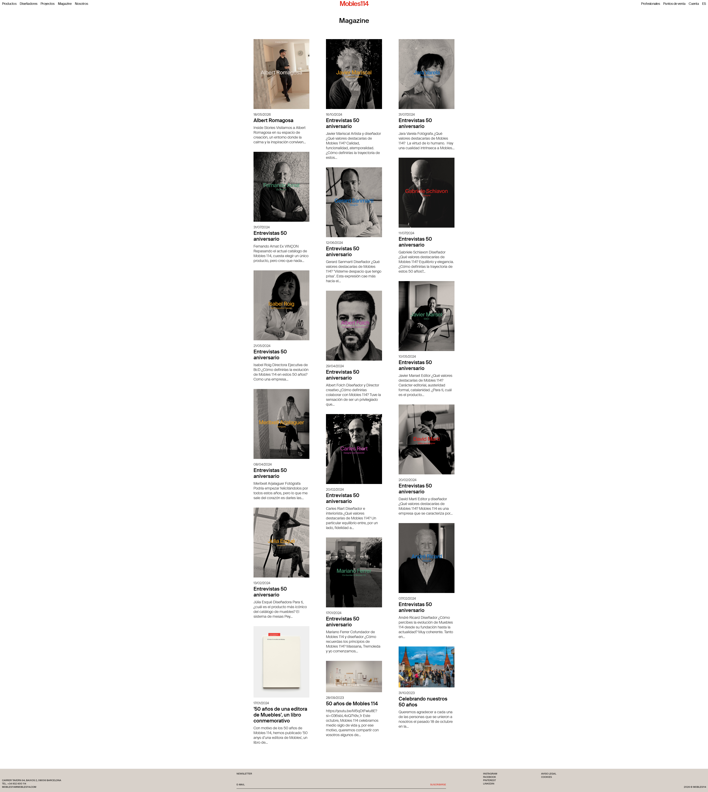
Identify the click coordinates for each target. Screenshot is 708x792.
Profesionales (650, 4)
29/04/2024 (335, 366)
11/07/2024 (406, 233)
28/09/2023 (335, 698)
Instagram (490, 773)
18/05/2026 (262, 114)
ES (704, 4)
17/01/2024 (333, 613)
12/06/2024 (334, 243)
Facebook (489, 777)
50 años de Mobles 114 (352, 703)
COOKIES (546, 777)
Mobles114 (354, 3)
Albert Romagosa (273, 120)
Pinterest (489, 780)
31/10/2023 (407, 693)
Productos (9, 4)
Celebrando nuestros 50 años (423, 702)
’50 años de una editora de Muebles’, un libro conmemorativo (280, 715)
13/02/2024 (262, 583)
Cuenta (694, 4)
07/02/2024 (407, 598)
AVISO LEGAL (548, 773)
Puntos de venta (674, 4)
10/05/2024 (407, 356)
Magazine (65, 4)
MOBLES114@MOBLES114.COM (19, 787)
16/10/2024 (334, 114)
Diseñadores (28, 4)
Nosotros (81, 4)
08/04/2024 (263, 464)
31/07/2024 (407, 114)
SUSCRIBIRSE (438, 784)
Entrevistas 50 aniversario (342, 123)
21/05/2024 (262, 346)
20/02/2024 (408, 480)
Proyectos (48, 4)
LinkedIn (488, 783)
